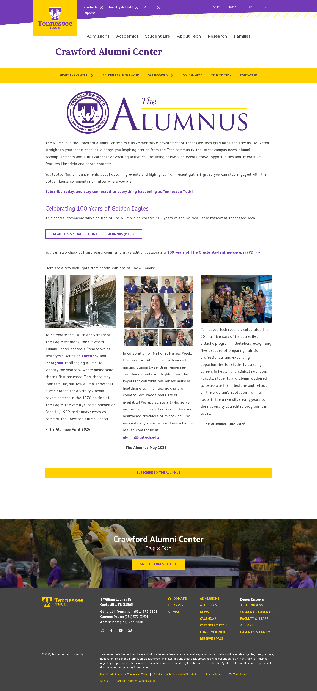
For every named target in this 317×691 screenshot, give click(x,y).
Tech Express (251, 605)
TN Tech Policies (239, 674)
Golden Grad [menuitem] (192, 75)
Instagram (54, 362)
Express (89, 13)
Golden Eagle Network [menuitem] (120, 75)
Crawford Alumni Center (109, 51)
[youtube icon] (120, 632)
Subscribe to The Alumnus (158, 472)
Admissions (210, 599)
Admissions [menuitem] (98, 36)
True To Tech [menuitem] (221, 75)
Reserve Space (211, 639)
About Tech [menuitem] (189, 36)
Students (91, 7)
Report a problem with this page (136, 681)
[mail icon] (129, 632)
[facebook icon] (111, 632)
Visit (252, 7)
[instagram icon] (103, 632)
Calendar (208, 619)
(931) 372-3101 (128, 611)
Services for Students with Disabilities (176, 674)
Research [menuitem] (217, 36)
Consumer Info (212, 632)
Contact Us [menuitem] (249, 75)
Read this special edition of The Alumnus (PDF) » (93, 234)
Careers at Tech (213, 625)
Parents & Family (255, 632)
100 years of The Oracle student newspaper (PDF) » (213, 252)
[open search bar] (266, 7)
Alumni (150, 7)
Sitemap (105, 681)
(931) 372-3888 (121, 622)
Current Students (256, 612)
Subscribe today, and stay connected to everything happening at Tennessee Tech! (119, 191)
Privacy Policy (214, 674)
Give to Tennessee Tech (158, 564)
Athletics (208, 605)
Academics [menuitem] (127, 36)
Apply (216, 7)
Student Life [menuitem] (157, 36)
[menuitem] (76, 75)
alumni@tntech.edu (141, 437)
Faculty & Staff (121, 7)
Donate (234, 7)
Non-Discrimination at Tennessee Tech (123, 674)
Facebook (90, 355)
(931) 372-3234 (124, 616)
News (204, 612)
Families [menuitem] (242, 36)
